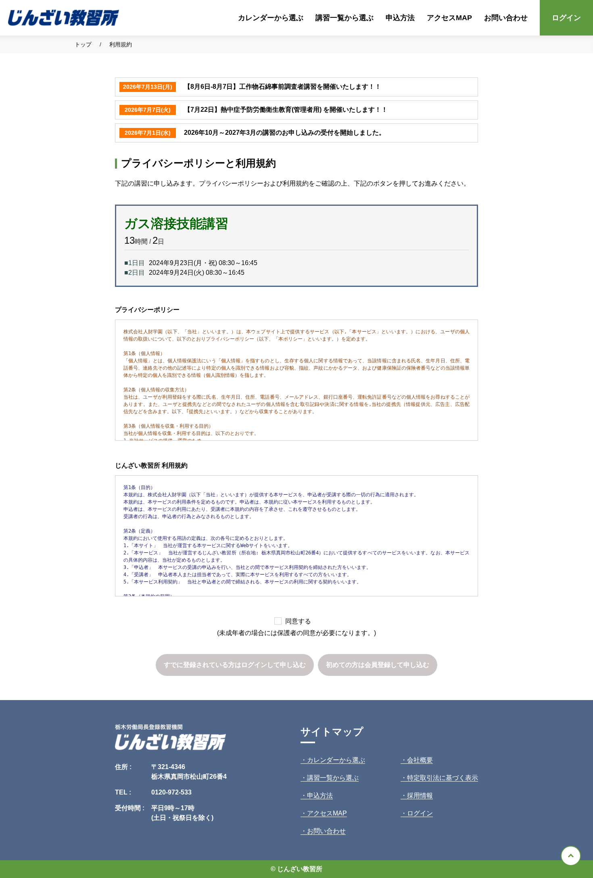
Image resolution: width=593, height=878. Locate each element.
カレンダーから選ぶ (270, 17)
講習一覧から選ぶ (344, 17)
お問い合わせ (506, 17)
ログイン (566, 17)
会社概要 (420, 760)
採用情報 (420, 795)
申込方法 (400, 17)
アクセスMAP (449, 17)
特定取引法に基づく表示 (442, 777)
